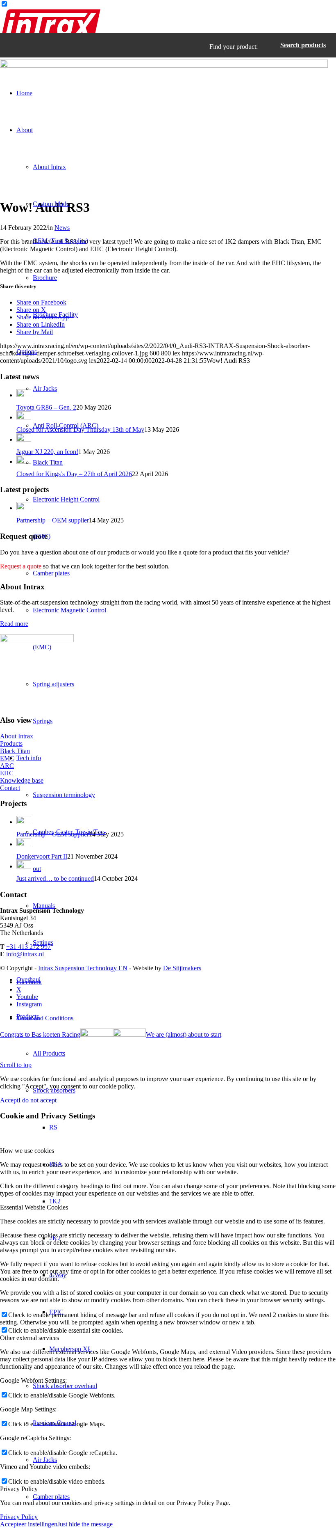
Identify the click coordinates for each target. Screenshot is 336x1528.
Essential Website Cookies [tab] (34, 1207)
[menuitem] (61, 93)
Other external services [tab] (29, 1337)
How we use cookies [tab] (27, 1150)
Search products (303, 44)
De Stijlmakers (182, 967)
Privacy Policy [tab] (19, 1488)
